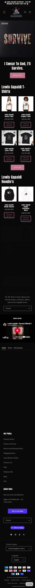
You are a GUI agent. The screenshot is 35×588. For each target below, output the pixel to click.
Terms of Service (10, 444)
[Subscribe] (29, 308)
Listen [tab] (4, 348)
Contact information (18, 586)
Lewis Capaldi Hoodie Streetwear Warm (25, 207)
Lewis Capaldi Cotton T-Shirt (9, 115)
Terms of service (13, 583)
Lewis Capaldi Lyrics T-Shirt (9, 149)
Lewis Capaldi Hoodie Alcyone (9, 206)
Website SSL (8, 472)
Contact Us (8, 463)
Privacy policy (26, 580)
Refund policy (15, 580)
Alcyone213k (16, 577)
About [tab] (10, 348)
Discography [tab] (18, 348)
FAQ (5, 467)
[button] (4, 12)
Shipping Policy (9, 453)
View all (17, 167)
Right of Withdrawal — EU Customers (13, 500)
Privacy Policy (9, 439)
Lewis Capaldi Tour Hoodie (25, 245)
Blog (5, 477)
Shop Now (17, 75)
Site (5, 481)
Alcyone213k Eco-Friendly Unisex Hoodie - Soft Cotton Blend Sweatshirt (9, 249)
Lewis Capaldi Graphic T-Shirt (26, 115)
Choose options (9, 125)
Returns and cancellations (14, 495)
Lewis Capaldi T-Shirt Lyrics (26, 149)
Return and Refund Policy (13, 449)
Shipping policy (25, 583)
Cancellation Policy (11, 458)
